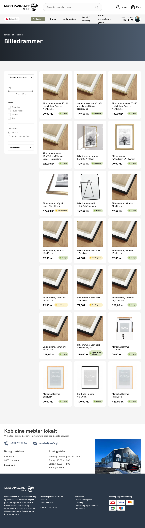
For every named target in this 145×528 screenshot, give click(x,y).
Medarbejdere (69, 19)
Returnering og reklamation (87, 505)
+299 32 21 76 (126, 20)
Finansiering (81, 508)
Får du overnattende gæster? (104, 19)
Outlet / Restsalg (86, 19)
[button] (136, 7)
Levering (79, 502)
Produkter (37, 19)
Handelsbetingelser (84, 499)
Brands (53, 19)
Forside (7, 35)
